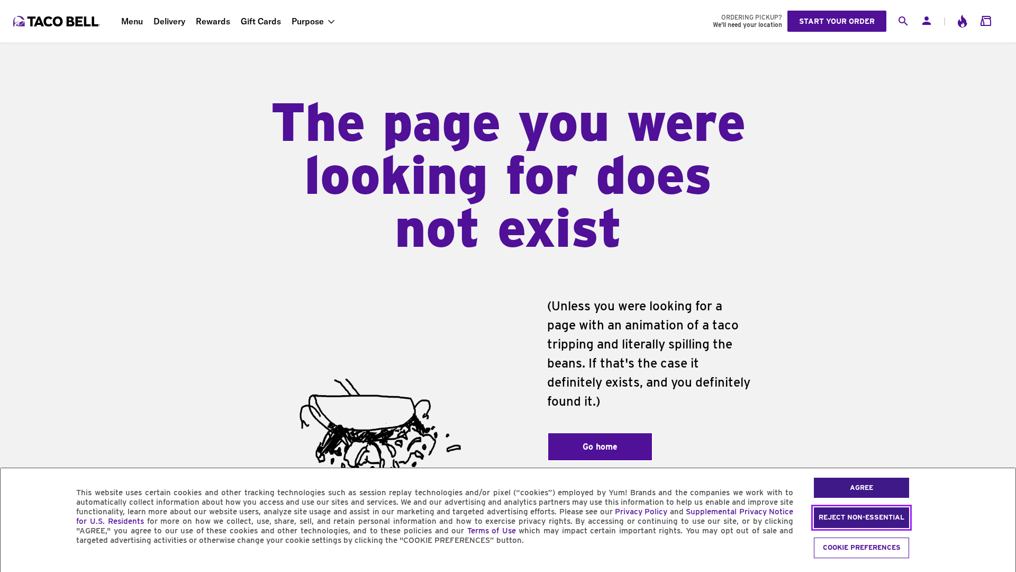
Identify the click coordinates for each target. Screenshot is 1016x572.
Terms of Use (491, 530)
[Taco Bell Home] (57, 21)
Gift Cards (261, 21)
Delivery (169, 21)
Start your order (837, 21)
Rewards (213, 21)
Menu (132, 21)
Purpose (308, 21)
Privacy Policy (641, 511)
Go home (600, 447)
